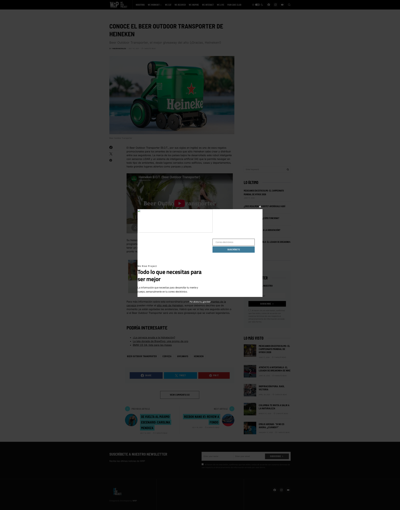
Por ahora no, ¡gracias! (200, 302)
